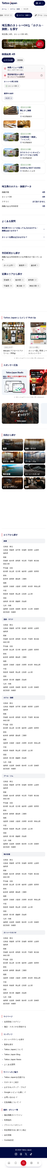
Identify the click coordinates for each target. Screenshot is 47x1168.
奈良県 (30, 586)
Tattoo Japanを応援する (14, 1077)
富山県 (11, 571)
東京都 (21, 286)
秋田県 (30, 550)
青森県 (11, 550)
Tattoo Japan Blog (12, 1054)
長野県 (36, 571)
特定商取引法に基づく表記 (15, 1130)
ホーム (4, 9)
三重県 (24, 579)
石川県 (18, 571)
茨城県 (7, 280)
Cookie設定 (9, 1140)
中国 (4, 590)
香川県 (11, 601)
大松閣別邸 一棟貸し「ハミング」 (28, 138)
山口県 (30, 594)
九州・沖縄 (7, 605)
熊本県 (24, 609)
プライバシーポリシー (13, 1125)
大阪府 (18, 586)
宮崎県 (36, 609)
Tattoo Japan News (12, 1059)
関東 (4, 557)
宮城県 (24, 550)
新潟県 (5, 571)
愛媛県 (18, 601)
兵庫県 (24, 586)
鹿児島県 (6, 612)
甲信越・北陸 (8, 568)
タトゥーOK (13, 86)
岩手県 (18, 550)
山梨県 (30, 571)
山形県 (36, 550)
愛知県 (18, 579)
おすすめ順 (8, 60)
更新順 (20, 60)
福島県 (5, 553)
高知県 (24, 601)
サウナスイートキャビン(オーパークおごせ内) (30, 153)
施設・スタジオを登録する (15, 1026)
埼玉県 (9, 98)
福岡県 (5, 609)
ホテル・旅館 (15, 9)
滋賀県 (5, 586)
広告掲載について (12, 1103)
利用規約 (7, 1120)
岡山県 (18, 594)
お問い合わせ (10, 1098)
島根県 (11, 594)
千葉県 (8, 286)
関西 (4, 583)
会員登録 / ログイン (12, 1021)
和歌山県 (37, 586)
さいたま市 (9, 265)
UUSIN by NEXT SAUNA (30, 168)
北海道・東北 (8, 546)
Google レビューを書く (14, 1093)
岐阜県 (5, 579)
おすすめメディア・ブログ (15, 1087)
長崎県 (18, 609)
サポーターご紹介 (11, 1082)
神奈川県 (34, 286)
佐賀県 (11, 609)
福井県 (24, 571)
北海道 (5, 550)
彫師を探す (8, 1044)
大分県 (30, 609)
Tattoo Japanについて (13, 1049)
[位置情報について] (41, 75)
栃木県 (19, 280)
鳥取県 (5, 594)
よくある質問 (9, 1064)
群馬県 (32, 280)
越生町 (34, 265)
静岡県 (11, 579)
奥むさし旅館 (25, 110)
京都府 (11, 586)
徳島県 (5, 601)
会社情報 (7, 1135)
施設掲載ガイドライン (13, 1115)
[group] (23, 124)
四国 (4, 598)
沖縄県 (13, 612)
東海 (4, 575)
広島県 (24, 594)
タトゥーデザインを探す (14, 1039)
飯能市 (22, 265)
